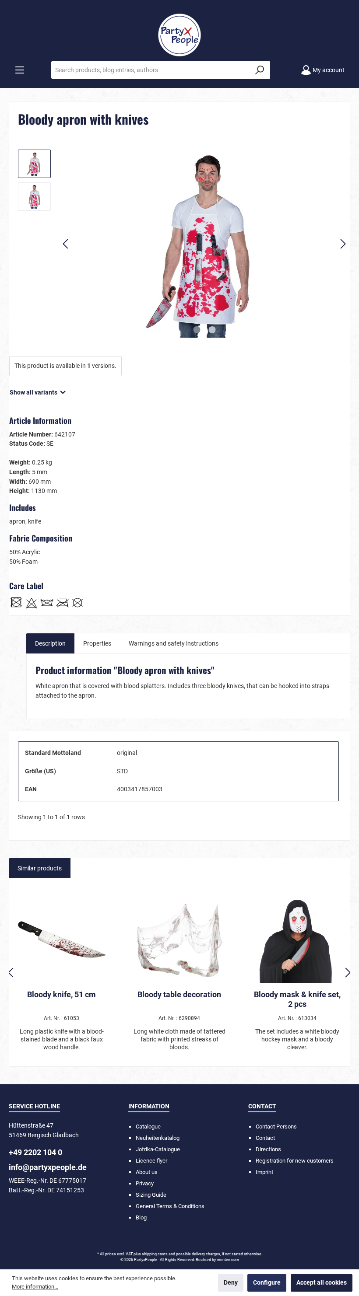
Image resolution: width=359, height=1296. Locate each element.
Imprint (264, 1172)
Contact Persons (276, 1126)
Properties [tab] (97, 643)
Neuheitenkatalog (158, 1138)
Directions (268, 1149)
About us (147, 1172)
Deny (231, 1282)
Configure (267, 1282)
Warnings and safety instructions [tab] (173, 643)
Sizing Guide (151, 1194)
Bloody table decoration (179, 994)
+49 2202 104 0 (35, 1152)
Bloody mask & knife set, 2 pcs (297, 999)
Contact (265, 1138)
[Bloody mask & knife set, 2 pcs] (297, 939)
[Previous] (66, 244)
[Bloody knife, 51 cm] (61, 939)
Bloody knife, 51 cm (61, 994)
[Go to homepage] (179, 35)
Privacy (145, 1183)
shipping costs (155, 1254)
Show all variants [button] (34, 392)
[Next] (342, 244)
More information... (35, 1286)
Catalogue (148, 1126)
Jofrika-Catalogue (158, 1149)
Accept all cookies (321, 1282)
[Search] (260, 70)
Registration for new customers (295, 1160)
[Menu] (20, 70)
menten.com (228, 1260)
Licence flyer (151, 1160)
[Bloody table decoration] (180, 939)
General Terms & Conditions (170, 1206)
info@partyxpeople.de (48, 1167)
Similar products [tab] (40, 868)
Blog (141, 1217)
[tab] (50, 643)
